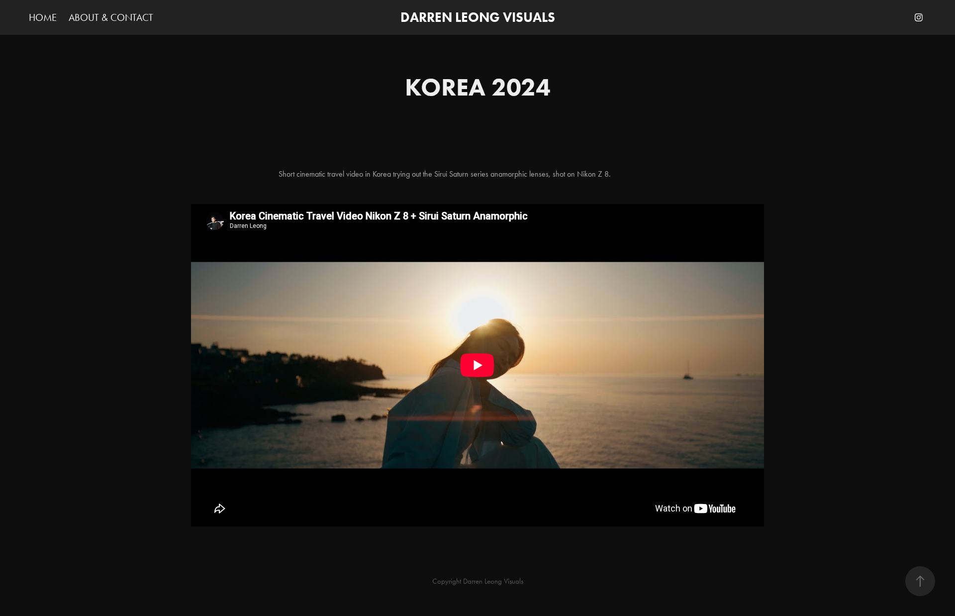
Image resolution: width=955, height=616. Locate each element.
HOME (43, 17)
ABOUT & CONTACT (111, 17)
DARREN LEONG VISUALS (477, 17)
